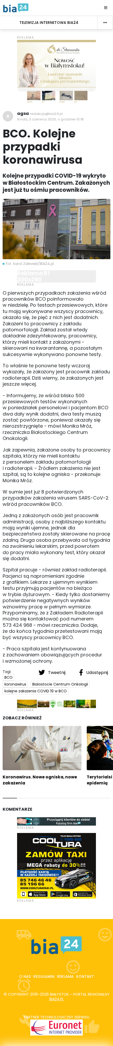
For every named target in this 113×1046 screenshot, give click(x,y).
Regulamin (43, 976)
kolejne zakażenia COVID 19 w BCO (35, 691)
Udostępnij (96, 673)
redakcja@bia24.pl (46, 113)
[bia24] (16, 7)
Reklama (65, 976)
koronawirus (15, 684)
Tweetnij (56, 673)
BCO (8, 677)
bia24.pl (56, 999)
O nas (25, 976)
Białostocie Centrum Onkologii (60, 684)
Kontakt (85, 976)
